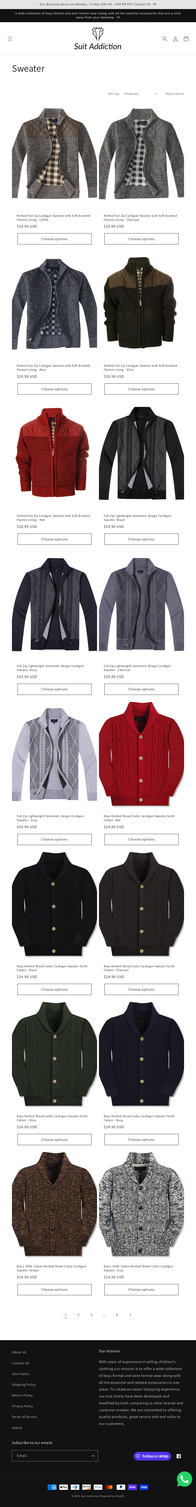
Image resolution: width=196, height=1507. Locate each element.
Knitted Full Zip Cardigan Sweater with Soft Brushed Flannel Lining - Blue (53, 368)
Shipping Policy (24, 1384)
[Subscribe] (92, 1455)
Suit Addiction (90, 1496)
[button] (10, 39)
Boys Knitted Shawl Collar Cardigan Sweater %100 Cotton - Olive (52, 1118)
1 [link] (66, 1314)
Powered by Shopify (112, 1496)
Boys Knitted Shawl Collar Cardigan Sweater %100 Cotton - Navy (139, 1118)
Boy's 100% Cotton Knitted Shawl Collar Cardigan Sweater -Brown (51, 1268)
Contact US (20, 1363)
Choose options (54, 239)
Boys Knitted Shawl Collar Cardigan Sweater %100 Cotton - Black (52, 968)
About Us (19, 1352)
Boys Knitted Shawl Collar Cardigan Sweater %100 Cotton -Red (139, 818)
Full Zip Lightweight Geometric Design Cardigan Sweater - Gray (50, 818)
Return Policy (22, 1395)
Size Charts (20, 1374)
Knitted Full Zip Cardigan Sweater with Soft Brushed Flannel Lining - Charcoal (140, 218)
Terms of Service (24, 1417)
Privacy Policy (22, 1406)
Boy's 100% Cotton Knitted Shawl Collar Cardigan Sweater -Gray (138, 1268)
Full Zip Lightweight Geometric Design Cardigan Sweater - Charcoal (137, 668)
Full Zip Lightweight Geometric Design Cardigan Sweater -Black (137, 518)
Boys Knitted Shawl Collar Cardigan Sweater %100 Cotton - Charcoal (139, 968)
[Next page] (130, 1315)
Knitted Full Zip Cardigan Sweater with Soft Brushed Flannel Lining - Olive (140, 368)
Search (17, 1428)
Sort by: (114, 93)
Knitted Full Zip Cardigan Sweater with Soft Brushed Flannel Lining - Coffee (53, 218)
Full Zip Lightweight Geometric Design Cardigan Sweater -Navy (50, 668)
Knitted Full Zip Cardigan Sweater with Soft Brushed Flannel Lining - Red (53, 518)
